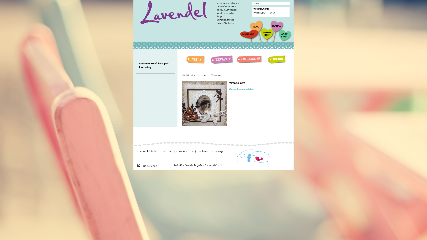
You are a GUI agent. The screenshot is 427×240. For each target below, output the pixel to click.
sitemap (217, 151)
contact (202, 151)
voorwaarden (185, 151)
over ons (166, 151)
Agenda (276, 26)
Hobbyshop (204, 75)
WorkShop (284, 35)
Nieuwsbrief (267, 33)
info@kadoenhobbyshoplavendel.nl (198, 165)
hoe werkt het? (147, 151)
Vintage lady (216, 75)
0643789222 (149, 166)
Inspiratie (248, 34)
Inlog (256, 27)
